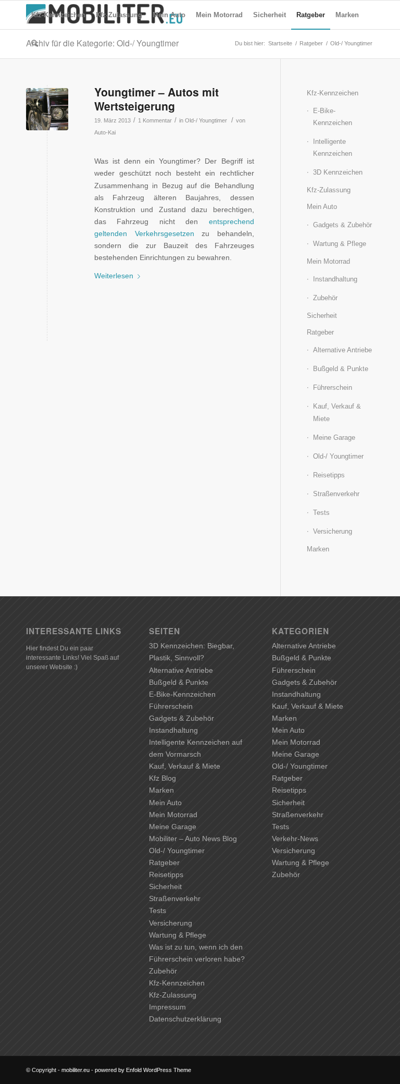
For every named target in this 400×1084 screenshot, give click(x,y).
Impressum (167, 1007)
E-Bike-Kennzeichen (332, 117)
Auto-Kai (105, 132)
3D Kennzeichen (337, 172)
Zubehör (325, 298)
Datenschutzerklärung (185, 1019)
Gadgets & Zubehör (342, 225)
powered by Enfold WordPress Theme (143, 1070)
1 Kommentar (155, 120)
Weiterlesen (113, 276)
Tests (321, 512)
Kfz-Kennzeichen (332, 93)
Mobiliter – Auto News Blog (193, 838)
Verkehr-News (295, 838)
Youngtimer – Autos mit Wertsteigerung (156, 99)
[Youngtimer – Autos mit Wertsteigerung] (47, 109)
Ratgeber (320, 332)
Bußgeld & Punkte (340, 369)
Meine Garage (334, 437)
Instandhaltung (335, 279)
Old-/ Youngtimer (206, 120)
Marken (318, 549)
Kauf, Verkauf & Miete (337, 412)
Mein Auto (322, 207)
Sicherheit (322, 315)
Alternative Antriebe (342, 350)
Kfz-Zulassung (329, 190)
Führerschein (332, 387)
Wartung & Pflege (339, 244)
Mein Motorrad (328, 261)
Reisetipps (329, 475)
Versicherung (332, 531)
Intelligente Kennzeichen (332, 147)
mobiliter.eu (75, 1070)
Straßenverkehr (336, 494)
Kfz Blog (162, 778)
